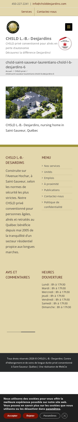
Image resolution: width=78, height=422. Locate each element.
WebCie (63, 366)
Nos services (52, 166)
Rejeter (30, 415)
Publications (52, 190)
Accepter (12, 415)
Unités (48, 172)
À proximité (51, 184)
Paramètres (50, 415)
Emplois (49, 178)
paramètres (53, 408)
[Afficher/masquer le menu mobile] (68, 27)
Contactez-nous (54, 196)
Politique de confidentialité (53, 204)
